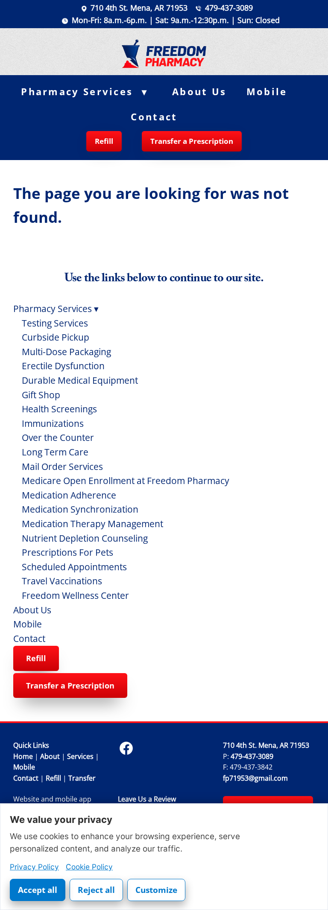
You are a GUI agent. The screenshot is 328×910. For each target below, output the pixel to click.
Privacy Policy (34, 866)
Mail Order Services (62, 466)
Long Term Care (55, 452)
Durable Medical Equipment (80, 380)
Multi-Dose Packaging (66, 351)
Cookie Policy (89, 866)
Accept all (37, 890)
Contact (154, 117)
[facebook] (126, 748)
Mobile (266, 92)
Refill (104, 141)
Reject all (96, 890)
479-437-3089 (229, 7)
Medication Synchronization (80, 509)
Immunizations (53, 423)
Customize (156, 890)
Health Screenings (59, 408)
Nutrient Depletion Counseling (85, 538)
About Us (199, 92)
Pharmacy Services (84, 92)
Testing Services (55, 323)
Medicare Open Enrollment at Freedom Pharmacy (125, 480)
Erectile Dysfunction (63, 365)
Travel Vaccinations (62, 581)
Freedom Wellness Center (75, 595)
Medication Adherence (69, 495)
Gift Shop (41, 394)
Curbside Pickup (55, 337)
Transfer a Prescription (191, 141)
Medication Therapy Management (92, 523)
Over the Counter (58, 437)
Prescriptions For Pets (67, 552)
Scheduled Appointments (74, 566)
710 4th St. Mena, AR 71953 (139, 7)
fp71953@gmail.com (255, 778)
